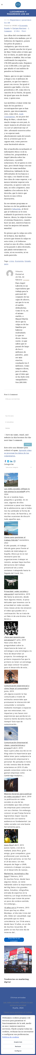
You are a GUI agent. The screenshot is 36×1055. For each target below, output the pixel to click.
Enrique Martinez (19, 28)
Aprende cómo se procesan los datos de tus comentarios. (18, 453)
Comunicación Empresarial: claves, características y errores (16, 745)
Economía (23, 25)
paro (6, 264)
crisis (11, 261)
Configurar (18, 1051)
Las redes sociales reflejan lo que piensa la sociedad (18, 1003)
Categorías (9, 464)
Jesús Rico (8, 845)
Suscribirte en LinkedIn (14, 940)
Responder (26, 280)
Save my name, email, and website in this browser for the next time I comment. (17, 437)
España (7, 28)
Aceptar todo (18, 1042)
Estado (28, 261)
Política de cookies (10, 1037)
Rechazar (18, 1046)
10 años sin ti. (10, 907)
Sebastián (16, 209)
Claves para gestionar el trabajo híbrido (18, 1013)
